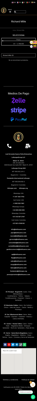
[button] (10, 11)
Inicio (14, 30)
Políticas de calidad (28, 380)
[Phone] (20, 344)
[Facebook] (5, 344)
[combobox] (20, 12)
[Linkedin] (16, 344)
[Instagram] (9, 344)
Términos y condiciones (10, 380)
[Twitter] (13, 344)
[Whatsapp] (24, 344)
